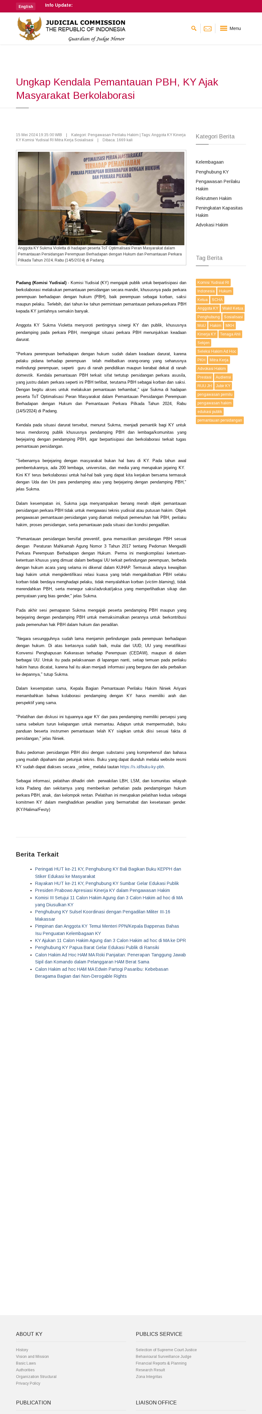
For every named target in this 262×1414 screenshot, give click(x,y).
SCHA (217, 300)
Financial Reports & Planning (161, 1363)
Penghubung (208, 317)
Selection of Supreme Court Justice (166, 1350)
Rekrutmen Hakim (214, 198)
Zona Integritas (149, 1376)
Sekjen (203, 343)
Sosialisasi (233, 317)
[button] (25, 6)
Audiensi (223, 377)
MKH (230, 325)
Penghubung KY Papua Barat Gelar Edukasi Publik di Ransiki (97, 947)
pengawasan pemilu (215, 394)
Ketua (202, 300)
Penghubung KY (212, 171)
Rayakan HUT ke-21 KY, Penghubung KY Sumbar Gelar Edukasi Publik (107, 883)
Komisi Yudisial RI (213, 282)
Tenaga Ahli (230, 334)
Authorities (25, 1370)
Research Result (150, 1370)
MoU (201, 325)
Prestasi (204, 377)
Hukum (225, 291)
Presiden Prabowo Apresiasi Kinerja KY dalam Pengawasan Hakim (102, 890)
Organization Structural (36, 1376)
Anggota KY (207, 308)
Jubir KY (223, 386)
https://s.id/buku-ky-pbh (142, 766)
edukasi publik (209, 411)
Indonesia (206, 291)
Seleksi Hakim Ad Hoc (216, 351)
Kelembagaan (210, 162)
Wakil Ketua (232, 308)
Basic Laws (26, 1363)
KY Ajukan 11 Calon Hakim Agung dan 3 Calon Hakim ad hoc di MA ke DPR (110, 940)
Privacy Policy (28, 1383)
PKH (201, 360)
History (22, 1350)
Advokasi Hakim (212, 224)
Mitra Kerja (219, 360)
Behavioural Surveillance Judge (163, 1356)
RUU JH (204, 386)
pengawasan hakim (214, 403)
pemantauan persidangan (219, 420)
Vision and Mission (32, 1356)
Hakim (215, 325)
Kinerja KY (206, 334)
